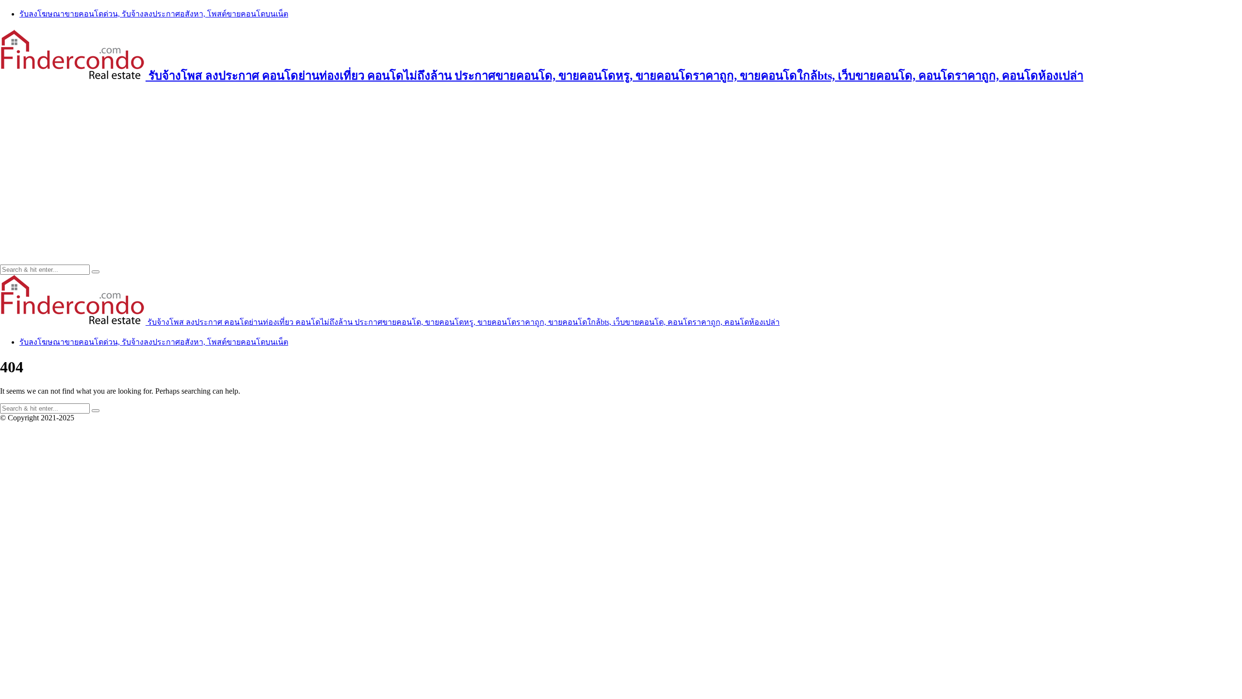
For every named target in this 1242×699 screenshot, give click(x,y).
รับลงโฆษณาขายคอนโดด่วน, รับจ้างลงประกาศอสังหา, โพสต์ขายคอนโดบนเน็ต (153, 14)
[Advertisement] (621, 163)
